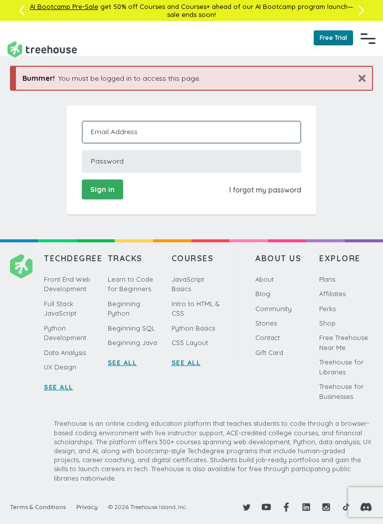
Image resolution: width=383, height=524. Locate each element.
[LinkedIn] (306, 507)
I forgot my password (265, 189)
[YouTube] (266, 507)
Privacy (87, 507)
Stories (266, 323)
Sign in (102, 189)
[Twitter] (246, 507)
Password (107, 161)
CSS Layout (190, 343)
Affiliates (332, 294)
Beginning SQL (131, 328)
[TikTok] (346, 507)
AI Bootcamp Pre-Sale (64, 6)
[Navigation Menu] (368, 38)
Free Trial (333, 37)
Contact (267, 338)
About (264, 279)
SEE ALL (58, 387)
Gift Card (269, 352)
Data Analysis (65, 352)
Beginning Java (132, 343)
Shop (327, 323)
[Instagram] (326, 507)
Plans (327, 279)
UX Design (60, 367)
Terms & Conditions (38, 507)
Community (273, 309)
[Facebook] (286, 507)
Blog (262, 294)
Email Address (114, 131)
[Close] (358, 78)
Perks (327, 309)
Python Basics (193, 328)
